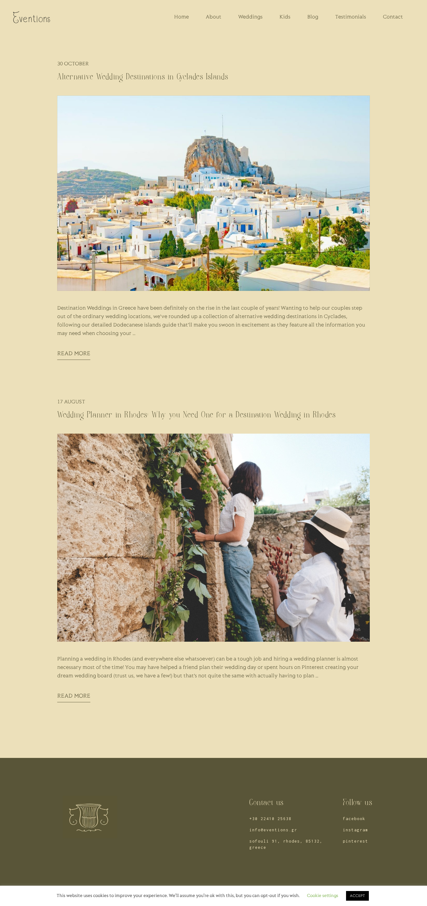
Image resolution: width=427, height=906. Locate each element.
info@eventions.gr (273, 830)
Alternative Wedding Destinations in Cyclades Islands (142, 76)
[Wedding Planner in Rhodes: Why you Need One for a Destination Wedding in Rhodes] (213, 538)
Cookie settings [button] (322, 896)
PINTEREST (355, 841)
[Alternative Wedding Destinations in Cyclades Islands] (213, 193)
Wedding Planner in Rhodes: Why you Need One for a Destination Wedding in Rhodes (196, 414)
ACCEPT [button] (357, 896)
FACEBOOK (354, 818)
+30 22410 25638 (270, 818)
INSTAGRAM (355, 830)
